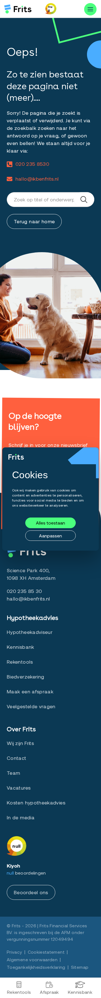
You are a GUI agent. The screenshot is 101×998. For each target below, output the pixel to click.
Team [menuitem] (13, 773)
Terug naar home (34, 221)
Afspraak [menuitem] (49, 992)
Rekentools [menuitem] (19, 992)
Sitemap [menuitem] (80, 967)
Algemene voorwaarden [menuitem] (32, 959)
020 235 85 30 (24, 591)
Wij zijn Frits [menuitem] (20, 743)
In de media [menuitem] (21, 817)
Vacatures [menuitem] (19, 788)
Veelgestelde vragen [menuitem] (31, 706)
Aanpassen (50, 535)
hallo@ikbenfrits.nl (37, 179)
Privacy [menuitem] (14, 952)
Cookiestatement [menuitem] (46, 952)
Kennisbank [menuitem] (80, 992)
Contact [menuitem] (16, 758)
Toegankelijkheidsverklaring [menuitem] (36, 967)
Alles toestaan (50, 523)
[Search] (84, 199)
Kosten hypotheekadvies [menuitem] (36, 802)
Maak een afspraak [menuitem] (30, 691)
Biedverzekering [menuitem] (25, 676)
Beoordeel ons (31, 892)
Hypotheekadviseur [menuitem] (29, 632)
